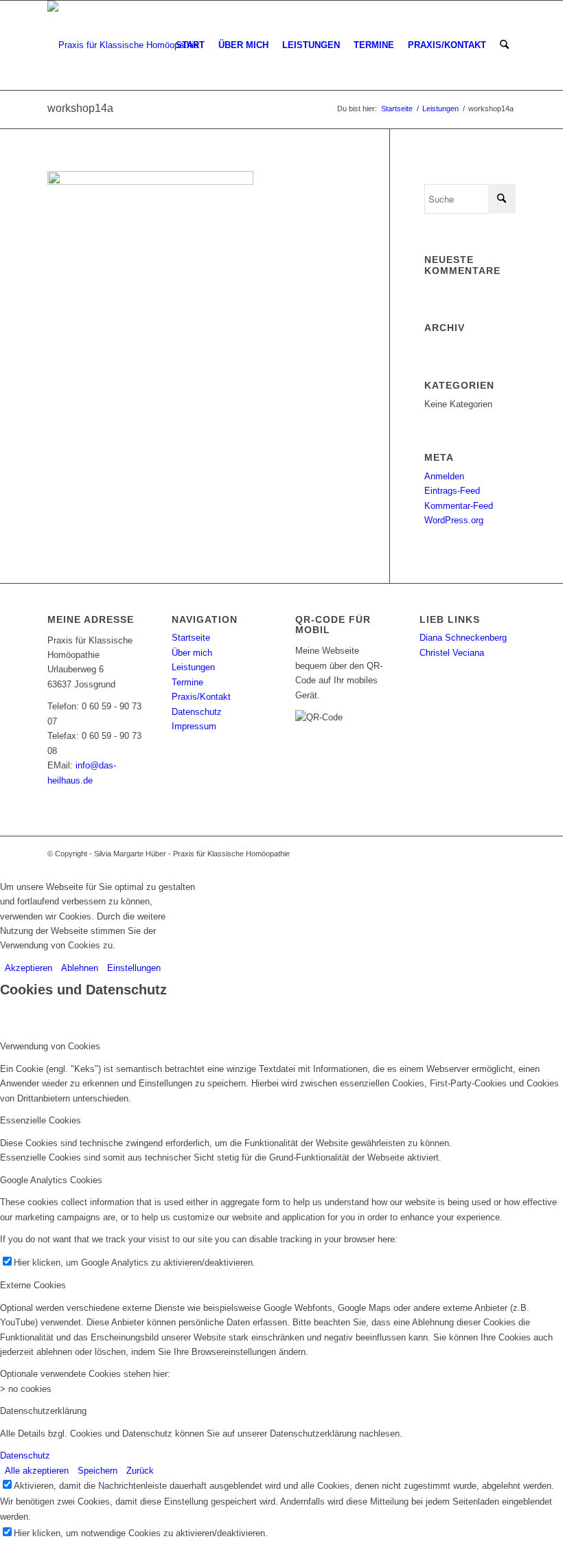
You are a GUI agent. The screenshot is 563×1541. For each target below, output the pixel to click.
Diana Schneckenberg (463, 637)
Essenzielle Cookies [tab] (40, 1120)
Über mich (192, 653)
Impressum (194, 726)
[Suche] (504, 45)
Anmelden (444, 476)
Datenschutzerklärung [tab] (43, 1411)
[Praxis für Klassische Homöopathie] (122, 45)
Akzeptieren (28, 968)
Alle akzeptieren (37, 1470)
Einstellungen (134, 968)
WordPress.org (453, 520)
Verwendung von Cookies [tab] (50, 1046)
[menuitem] (190, 45)
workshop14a (80, 108)
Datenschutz (197, 712)
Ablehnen (79, 968)
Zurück (140, 1470)
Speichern (97, 1470)
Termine (187, 682)
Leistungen (193, 667)
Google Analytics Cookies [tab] (51, 1180)
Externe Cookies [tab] (33, 1285)
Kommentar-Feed (458, 506)
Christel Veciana (452, 653)
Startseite (191, 637)
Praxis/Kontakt (201, 697)
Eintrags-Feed (452, 491)
